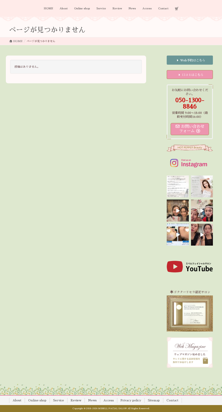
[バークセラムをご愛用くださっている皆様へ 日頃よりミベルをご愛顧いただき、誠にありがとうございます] (178, 186)
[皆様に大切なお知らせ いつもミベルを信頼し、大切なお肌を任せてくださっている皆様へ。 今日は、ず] (202, 186)
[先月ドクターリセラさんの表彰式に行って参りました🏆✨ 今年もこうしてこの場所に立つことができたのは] (178, 211)
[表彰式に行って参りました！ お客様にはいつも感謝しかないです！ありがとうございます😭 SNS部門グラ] (202, 235)
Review (76, 400)
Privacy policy (131, 400)
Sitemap (154, 400)
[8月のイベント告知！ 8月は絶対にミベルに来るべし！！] (202, 211)
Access (108, 400)
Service (58, 400)
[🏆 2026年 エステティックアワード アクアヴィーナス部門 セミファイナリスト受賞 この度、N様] (178, 235)
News (92, 400)
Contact (172, 400)
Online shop (37, 400)
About (17, 400)
